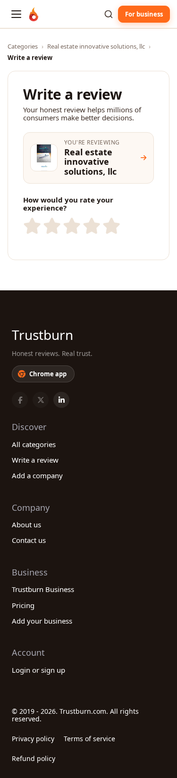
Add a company (37, 475)
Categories (23, 46)
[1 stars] (31, 226)
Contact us (29, 540)
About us (26, 524)
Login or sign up (38, 670)
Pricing (23, 605)
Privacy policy (33, 738)
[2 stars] (51, 226)
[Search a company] (108, 14)
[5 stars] (110, 226)
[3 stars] (71, 226)
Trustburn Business (43, 589)
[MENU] (16, 14)
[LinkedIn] (61, 400)
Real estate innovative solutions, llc (96, 46)
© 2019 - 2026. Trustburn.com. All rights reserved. (75, 715)
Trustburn (42, 335)
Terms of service (89, 738)
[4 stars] (91, 226)
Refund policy (33, 758)
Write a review (35, 460)
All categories (34, 444)
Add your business (42, 621)
